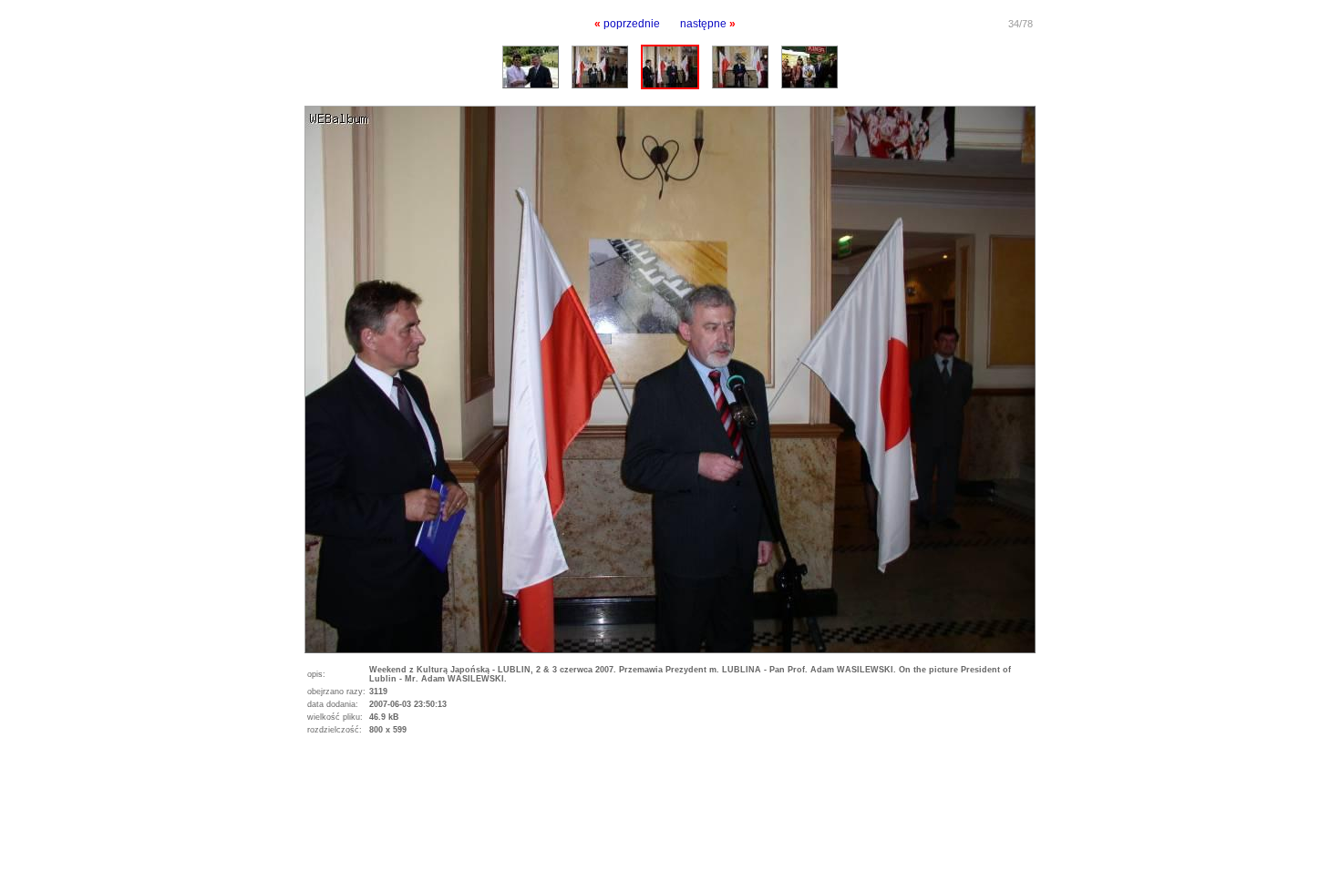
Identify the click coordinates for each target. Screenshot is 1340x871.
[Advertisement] (213, 787)
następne (703, 23)
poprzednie (631, 23)
